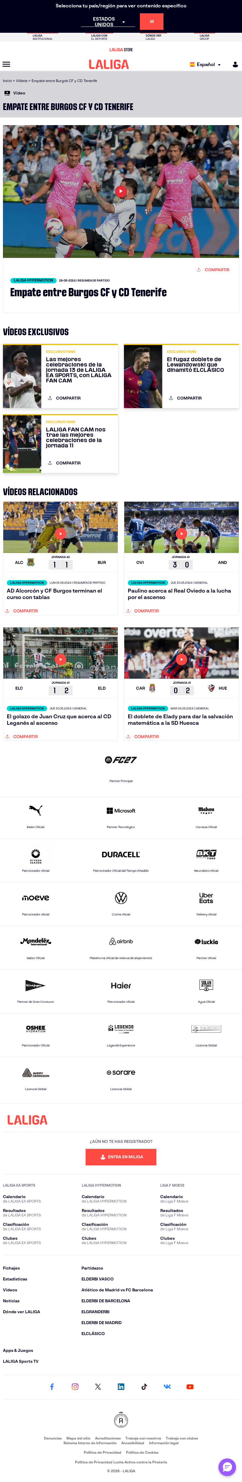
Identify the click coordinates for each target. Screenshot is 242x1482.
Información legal (164, 1443)
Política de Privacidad (102, 1452)
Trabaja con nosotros (143, 1438)
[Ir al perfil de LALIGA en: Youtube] (190, 1387)
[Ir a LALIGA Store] (121, 49)
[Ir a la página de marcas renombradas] (121, 1420)
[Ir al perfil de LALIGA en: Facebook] (52, 1387)
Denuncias (53, 1438)
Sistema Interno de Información (90, 1443)
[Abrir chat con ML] (227, 1467)
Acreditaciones (108, 1438)
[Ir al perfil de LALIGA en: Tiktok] (144, 1387)
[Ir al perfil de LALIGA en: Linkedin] (121, 1387)
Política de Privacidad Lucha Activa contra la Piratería (121, 1462)
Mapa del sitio (78, 1438)
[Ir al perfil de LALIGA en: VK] (167, 1387)
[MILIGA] (233, 64)
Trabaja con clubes (182, 1438)
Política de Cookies (142, 1452)
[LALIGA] (109, 64)
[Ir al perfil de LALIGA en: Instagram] (75, 1387)
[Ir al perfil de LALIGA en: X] (98, 1387)
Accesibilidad (132, 1443)
